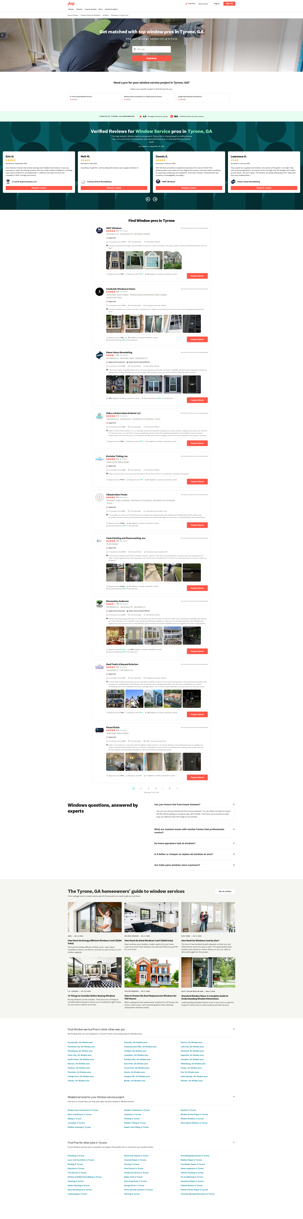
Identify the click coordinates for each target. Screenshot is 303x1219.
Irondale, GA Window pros (135, 1051)
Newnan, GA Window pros (79, 1063)
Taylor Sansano (131, 991)
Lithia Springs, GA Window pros (194, 1076)
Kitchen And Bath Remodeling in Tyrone (85, 1177)
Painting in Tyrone (132, 1118)
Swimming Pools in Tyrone (135, 1181)
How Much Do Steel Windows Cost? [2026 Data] (149, 940)
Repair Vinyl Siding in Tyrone (136, 1127)
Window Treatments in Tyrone (137, 1110)
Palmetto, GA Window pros (135, 1042)
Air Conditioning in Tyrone (192, 1177)
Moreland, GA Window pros (192, 1051)
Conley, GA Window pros (191, 1068)
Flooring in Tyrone (132, 1194)
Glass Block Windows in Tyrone (194, 1123)
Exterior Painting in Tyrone (192, 1172)
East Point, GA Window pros (136, 1063)
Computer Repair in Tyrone (192, 1181)
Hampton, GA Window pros (192, 1059)
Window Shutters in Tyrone (192, 1118)
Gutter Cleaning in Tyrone (78, 1185)
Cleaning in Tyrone (76, 1181)
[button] (115, 260)
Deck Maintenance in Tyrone (80, 1189)
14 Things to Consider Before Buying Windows (91, 995)
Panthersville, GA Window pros (137, 1059)
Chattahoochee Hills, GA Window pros (140, 1046)
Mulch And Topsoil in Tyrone (136, 1155)
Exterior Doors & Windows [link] (90, 15)
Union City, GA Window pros (80, 1055)
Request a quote (39, 188)
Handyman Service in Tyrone (136, 1172)
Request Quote (197, 276)
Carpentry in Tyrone (132, 1114)
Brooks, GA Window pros (134, 1080)
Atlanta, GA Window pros (78, 1080)
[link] (8, 181)
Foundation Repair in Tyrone (193, 1164)
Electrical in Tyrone (76, 1168)
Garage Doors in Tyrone (134, 1185)
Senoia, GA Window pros (134, 1072)
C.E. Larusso (73, 991)
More (100, 9)
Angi (70, 936)
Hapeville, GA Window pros (192, 1055)
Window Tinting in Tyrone (135, 1123)
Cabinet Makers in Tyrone (191, 1185)
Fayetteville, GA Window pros (80, 1042)
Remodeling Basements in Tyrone (195, 1155)
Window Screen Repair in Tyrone (194, 1114)
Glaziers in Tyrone (188, 1110)
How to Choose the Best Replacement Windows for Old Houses (150, 997)
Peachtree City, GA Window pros (81, 1046)
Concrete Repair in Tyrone (135, 1160)
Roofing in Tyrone (75, 1164)
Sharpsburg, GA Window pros (80, 1051)
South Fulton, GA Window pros (81, 1059)
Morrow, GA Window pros (191, 1042)
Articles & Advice (111, 9)
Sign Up (229, 3)
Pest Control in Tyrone (133, 1168)
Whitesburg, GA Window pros (193, 1063)
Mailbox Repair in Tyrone (191, 1160)
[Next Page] (177, 788)
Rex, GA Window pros (190, 1072)
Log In (216, 3)
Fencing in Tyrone (131, 1164)
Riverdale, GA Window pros (79, 1072)
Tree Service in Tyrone (77, 1172)
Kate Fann (185, 936)
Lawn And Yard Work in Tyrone (81, 1160)
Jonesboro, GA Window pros (136, 1055)
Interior (71, 9)
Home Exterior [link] (73, 15)
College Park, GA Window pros (81, 1076)
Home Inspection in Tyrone (192, 1168)
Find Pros (151, 58)
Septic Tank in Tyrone (133, 1177)
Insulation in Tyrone (76, 1123)
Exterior (79, 9)
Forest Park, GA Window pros (136, 1068)
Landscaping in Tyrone (77, 1194)
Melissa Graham (131, 936)
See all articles (225, 891)
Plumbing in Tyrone (76, 1155)
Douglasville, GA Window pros (137, 1076)
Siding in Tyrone (74, 1118)
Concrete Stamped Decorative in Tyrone (197, 1194)
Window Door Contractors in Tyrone (83, 1110)
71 (169, 788)
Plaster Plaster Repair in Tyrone (194, 1189)
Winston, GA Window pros (192, 1080)
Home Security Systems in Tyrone (138, 1189)
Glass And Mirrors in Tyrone (79, 1114)
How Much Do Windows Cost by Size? (200, 940)
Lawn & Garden (90, 9)
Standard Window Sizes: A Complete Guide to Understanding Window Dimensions (204, 997)
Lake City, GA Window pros (192, 1046)
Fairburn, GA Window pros (79, 1068)
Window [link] (106, 15)
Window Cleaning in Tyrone (79, 1127)
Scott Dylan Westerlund (192, 991)
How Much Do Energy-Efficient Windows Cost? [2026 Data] (95, 942)
